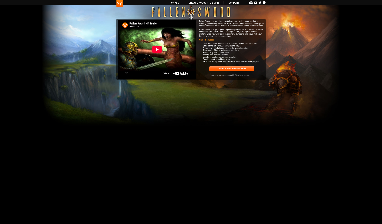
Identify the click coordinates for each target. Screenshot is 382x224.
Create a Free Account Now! (232, 68)
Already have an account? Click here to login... (231, 75)
